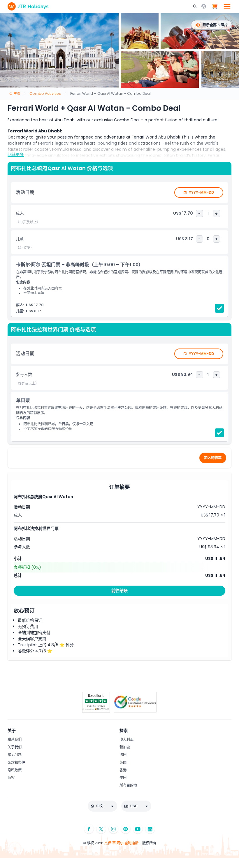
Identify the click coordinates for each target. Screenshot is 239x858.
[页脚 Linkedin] (150, 829)
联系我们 (15, 739)
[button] (195, 6)
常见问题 (15, 754)
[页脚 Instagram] (113, 829)
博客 (11, 777)
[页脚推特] (101, 829)
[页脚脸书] (89, 829)
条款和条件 (16, 762)
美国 (122, 777)
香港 (122, 770)
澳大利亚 (126, 739)
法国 (122, 754)
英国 (122, 762)
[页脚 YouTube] (137, 829)
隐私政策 (15, 770)
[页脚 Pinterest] (125, 829)
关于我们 (15, 747)
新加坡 (124, 747)
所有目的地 (128, 785)
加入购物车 (213, 457)
